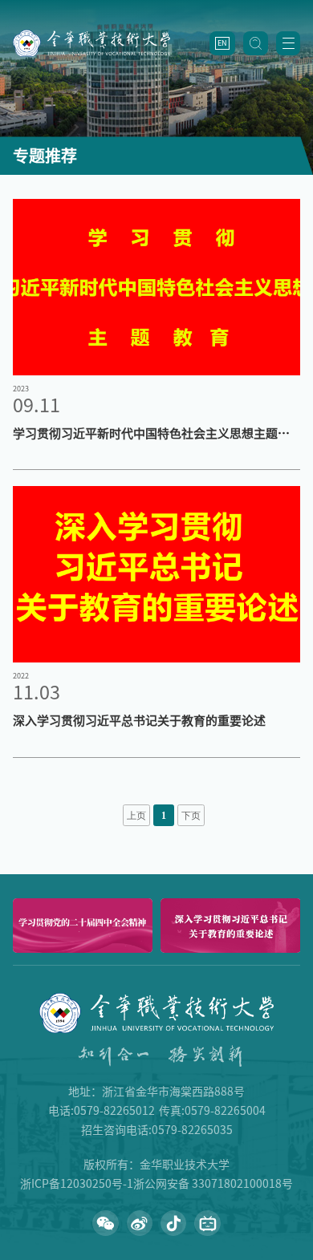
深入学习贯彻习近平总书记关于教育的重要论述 (139, 721)
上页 (136, 816)
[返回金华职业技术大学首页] (92, 35)
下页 (191, 816)
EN (222, 43)
